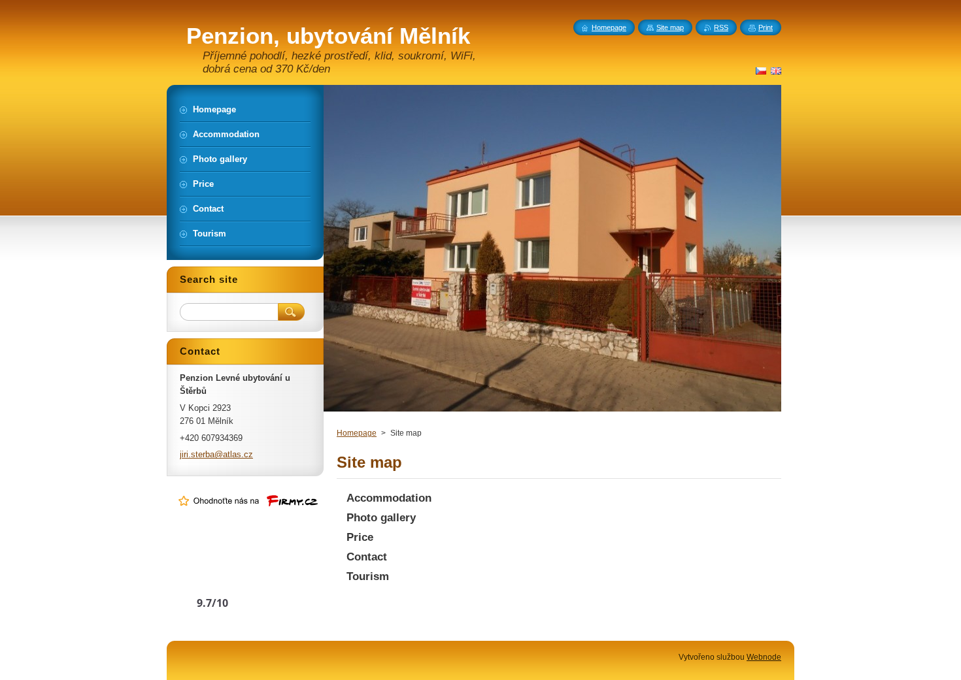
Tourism (367, 576)
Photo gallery (381, 517)
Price (359, 537)
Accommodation (388, 498)
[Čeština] (761, 70)
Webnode (764, 657)
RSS (721, 27)
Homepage (357, 433)
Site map (670, 27)
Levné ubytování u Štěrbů (213, 578)
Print (765, 27)
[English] (776, 70)
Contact (366, 557)
